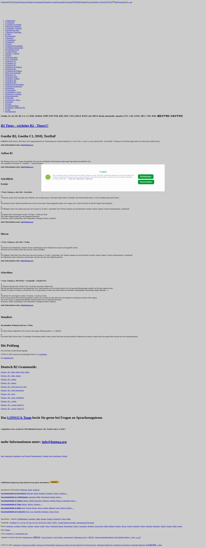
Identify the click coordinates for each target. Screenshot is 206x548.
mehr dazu (72, 179)
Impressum (89, 179)
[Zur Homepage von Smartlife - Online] (48, 177)
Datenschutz (80, 179)
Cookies (103, 172)
